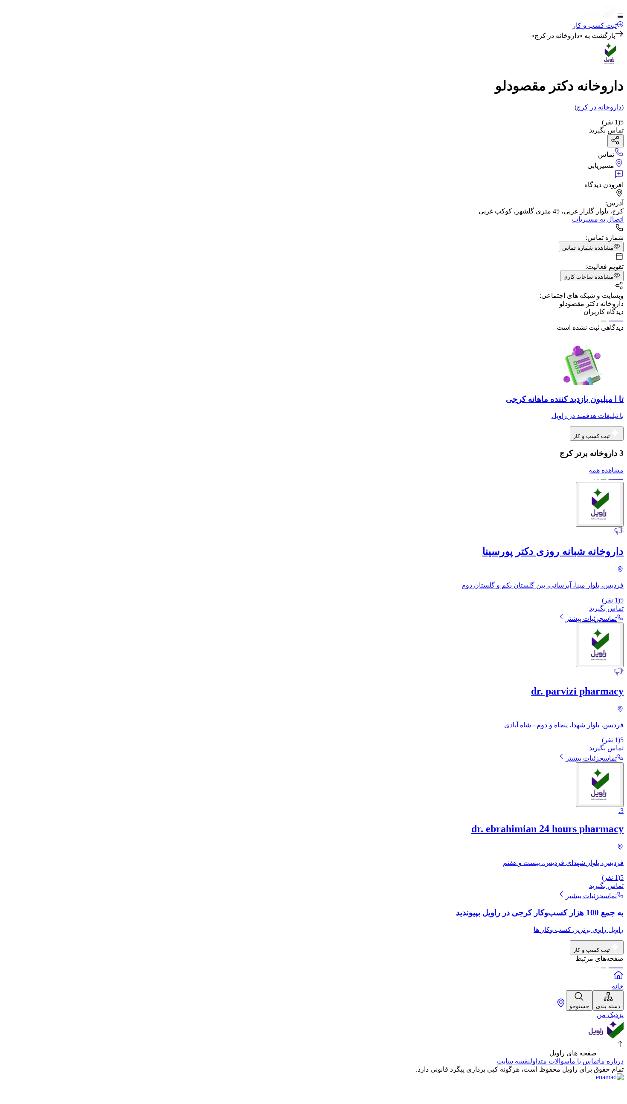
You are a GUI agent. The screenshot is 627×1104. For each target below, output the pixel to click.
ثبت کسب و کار (594, 25)
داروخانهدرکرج (599, 107)
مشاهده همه (606, 470)
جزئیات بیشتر (585, 618)
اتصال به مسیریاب (598, 219)
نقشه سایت (513, 1061)
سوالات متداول (549, 1061)
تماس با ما (584, 1061)
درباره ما (611, 1061)
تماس (610, 618)
